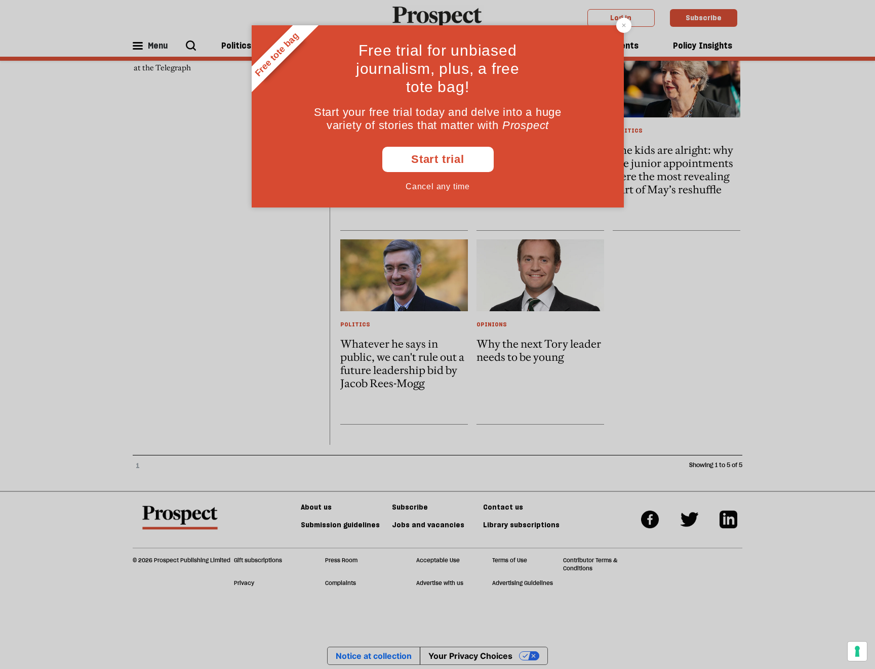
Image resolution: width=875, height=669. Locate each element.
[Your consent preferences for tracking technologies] (857, 651)
